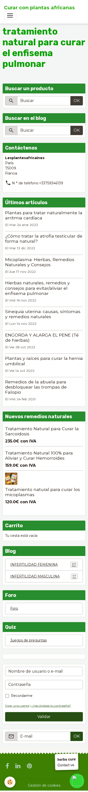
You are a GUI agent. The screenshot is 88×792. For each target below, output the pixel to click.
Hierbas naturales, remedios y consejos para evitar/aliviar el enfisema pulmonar (37, 288)
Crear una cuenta (17, 705)
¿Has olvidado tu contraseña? (51, 705)
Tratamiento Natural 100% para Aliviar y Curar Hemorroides (39, 455)
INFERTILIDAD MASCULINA (43, 576)
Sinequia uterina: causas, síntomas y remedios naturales (42, 314)
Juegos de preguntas (28, 640)
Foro (14, 608)
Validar (44, 716)
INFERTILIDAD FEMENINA (43, 564)
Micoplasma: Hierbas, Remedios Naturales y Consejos (39, 262)
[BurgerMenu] (10, 15)
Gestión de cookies (44, 785)
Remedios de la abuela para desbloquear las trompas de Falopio (36, 387)
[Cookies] (9, 782)
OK (77, 100)
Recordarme (22, 695)
